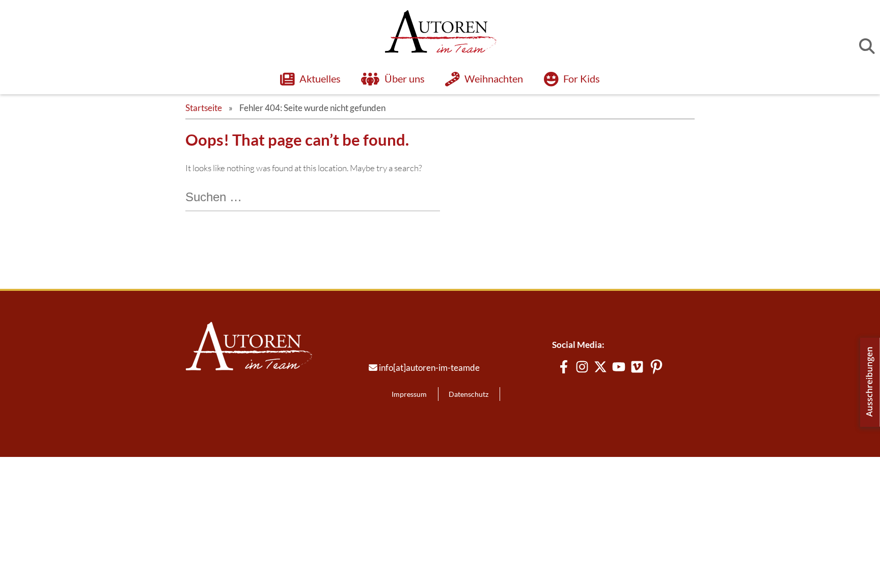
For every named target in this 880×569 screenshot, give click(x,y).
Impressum (409, 394)
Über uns (404, 78)
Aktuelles (320, 78)
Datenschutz (468, 394)
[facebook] (563, 366)
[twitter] (600, 366)
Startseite (203, 107)
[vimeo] (637, 366)
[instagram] (582, 366)
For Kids (581, 78)
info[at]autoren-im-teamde (429, 367)
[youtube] (618, 366)
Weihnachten (494, 78)
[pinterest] (656, 366)
